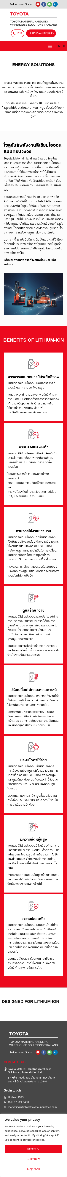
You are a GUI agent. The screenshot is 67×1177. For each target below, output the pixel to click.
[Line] (49, 4)
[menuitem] (57, 46)
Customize (33, 1158)
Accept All (33, 1148)
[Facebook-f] (43, 4)
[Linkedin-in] (55, 4)
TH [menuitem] (63, 46)
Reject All (33, 1169)
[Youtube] (38, 4)
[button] (50, 46)
